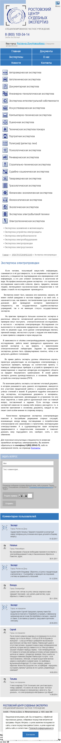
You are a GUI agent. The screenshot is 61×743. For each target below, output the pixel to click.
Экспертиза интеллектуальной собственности (34, 100)
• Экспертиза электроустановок (18, 247)
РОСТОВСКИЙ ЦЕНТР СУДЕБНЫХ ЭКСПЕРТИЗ (39, 16)
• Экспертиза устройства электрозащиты (23, 231)
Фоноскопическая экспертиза (25, 199)
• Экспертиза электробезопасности (20, 235)
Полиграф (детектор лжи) (23, 143)
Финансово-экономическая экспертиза (30, 192)
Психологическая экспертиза (25, 150)
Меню (57, 6)
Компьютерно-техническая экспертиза (30, 115)
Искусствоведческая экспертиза (27, 108)
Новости (16, 62)
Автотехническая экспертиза (25, 79)
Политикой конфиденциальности (41, 487)
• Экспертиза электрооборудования (20, 239)
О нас (46, 57)
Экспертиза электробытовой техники (29, 214)
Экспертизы (16, 57)
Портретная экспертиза (22, 136)
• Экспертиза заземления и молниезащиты (24, 228)
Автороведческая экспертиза (25, 72)
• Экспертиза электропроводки (18, 243)
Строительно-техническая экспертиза (30, 164)
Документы (46, 51)
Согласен (30, 734)
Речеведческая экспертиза (24, 157)
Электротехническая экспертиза (27, 221)
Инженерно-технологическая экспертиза (31, 93)
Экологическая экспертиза (24, 207)
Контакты (46, 62)
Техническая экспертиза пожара (27, 129)
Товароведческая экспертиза (25, 178)
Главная (16, 51)
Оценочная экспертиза (21, 122)
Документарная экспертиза (24, 86)
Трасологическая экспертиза (25, 185)
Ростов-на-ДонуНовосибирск (31, 43)
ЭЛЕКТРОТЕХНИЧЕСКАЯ (22, 254)
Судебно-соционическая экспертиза (29, 171)
